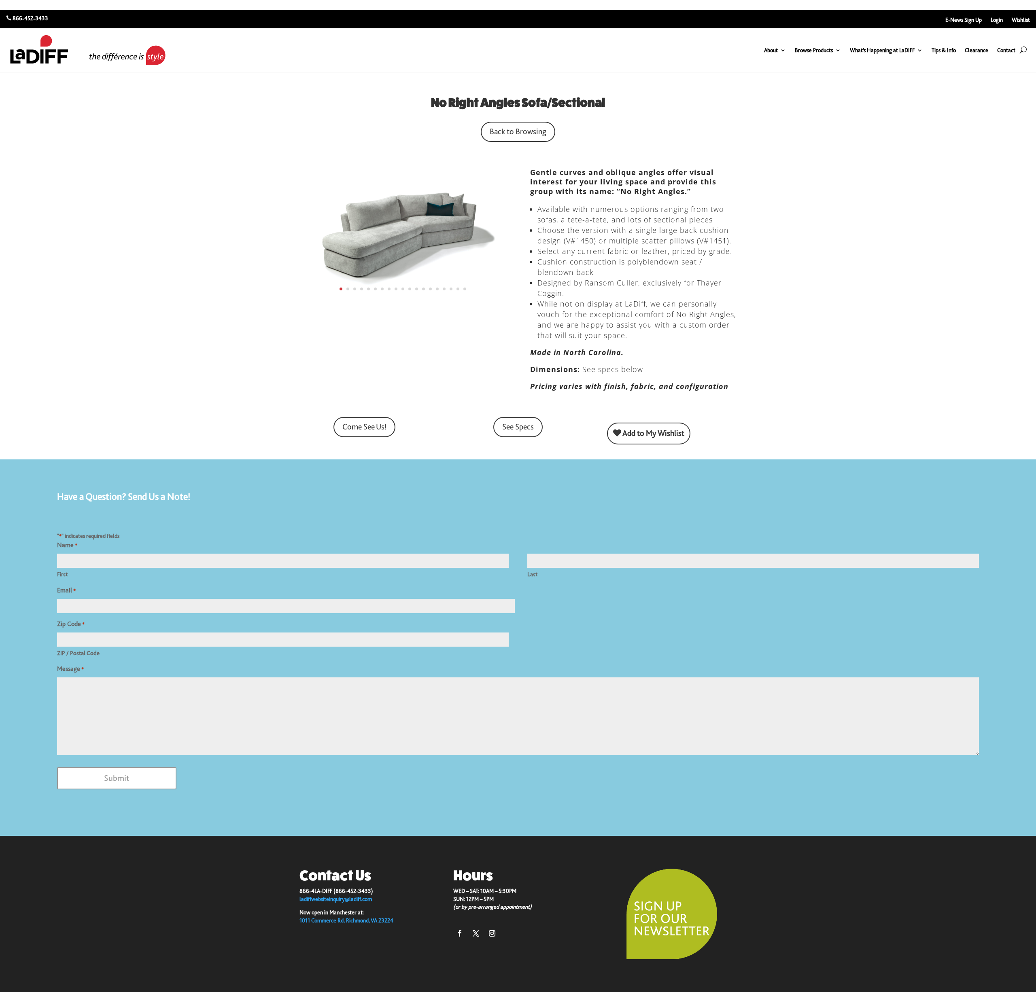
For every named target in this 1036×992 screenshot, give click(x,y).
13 (423, 289)
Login (997, 20)
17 (451, 289)
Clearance (976, 50)
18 (457, 289)
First (62, 574)
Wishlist (1021, 20)
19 (464, 289)
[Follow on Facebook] (459, 933)
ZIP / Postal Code (78, 653)
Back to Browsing (518, 131)
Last (532, 574)
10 (402, 289)
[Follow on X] (475, 933)
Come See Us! (364, 426)
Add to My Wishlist (652, 433)
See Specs (518, 426)
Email (66, 590)
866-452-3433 (30, 18)
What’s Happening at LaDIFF (882, 50)
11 (409, 289)
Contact (1006, 50)
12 (416, 289)
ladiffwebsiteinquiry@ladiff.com (335, 899)
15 (437, 289)
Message (70, 669)
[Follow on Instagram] (492, 933)
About (771, 50)
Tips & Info (944, 50)
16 (444, 289)
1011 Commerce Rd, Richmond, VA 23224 (346, 920)
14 (430, 289)
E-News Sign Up (963, 20)
